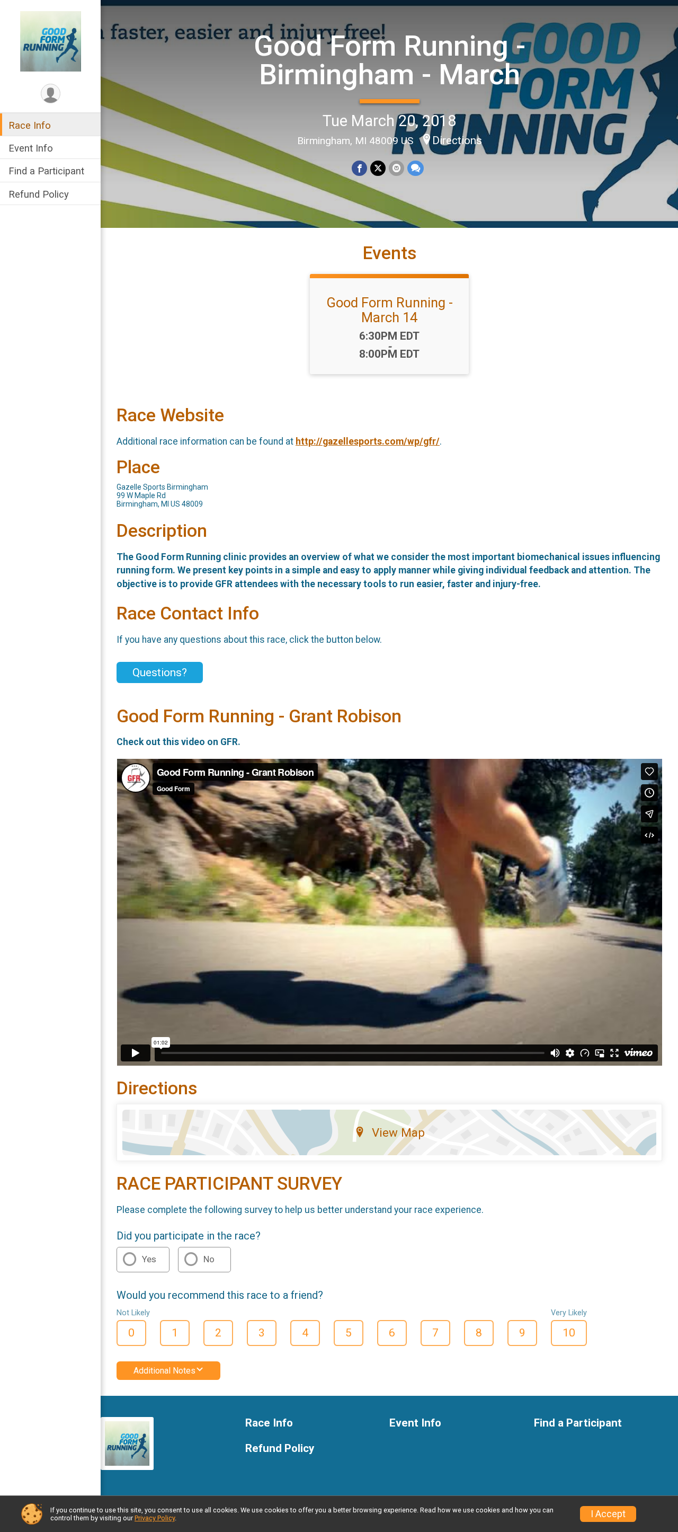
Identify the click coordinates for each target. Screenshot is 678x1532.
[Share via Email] (396, 168)
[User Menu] (50, 93)
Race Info (29, 125)
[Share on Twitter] (378, 168)
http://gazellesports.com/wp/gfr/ (368, 441)
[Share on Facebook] (359, 168)
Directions (457, 140)
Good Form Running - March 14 (389, 310)
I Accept (608, 1514)
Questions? (159, 672)
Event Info (30, 148)
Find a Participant (46, 170)
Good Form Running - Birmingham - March (389, 60)
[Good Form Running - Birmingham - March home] (50, 41)
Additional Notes (164, 1371)
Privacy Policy (155, 1518)
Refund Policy (38, 194)
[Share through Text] (415, 168)
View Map (398, 1132)
